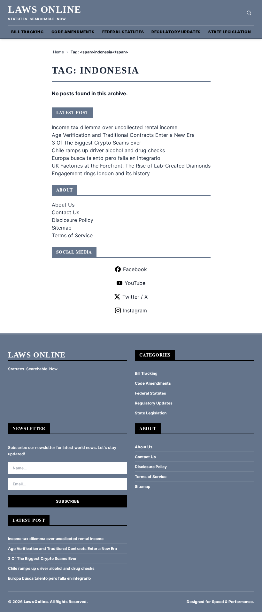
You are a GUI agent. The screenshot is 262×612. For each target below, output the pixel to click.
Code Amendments (73, 31)
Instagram (135, 310)
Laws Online (44, 9)
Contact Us (65, 212)
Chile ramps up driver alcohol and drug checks (108, 150)
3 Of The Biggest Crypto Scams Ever (96, 142)
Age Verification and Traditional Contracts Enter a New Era (123, 135)
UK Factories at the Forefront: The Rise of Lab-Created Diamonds (131, 165)
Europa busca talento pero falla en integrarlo (106, 158)
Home (58, 52)
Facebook (135, 269)
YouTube (135, 283)
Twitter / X (135, 297)
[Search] (249, 13)
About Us (63, 204)
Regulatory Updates (176, 31)
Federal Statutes (123, 31)
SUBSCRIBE (67, 501)
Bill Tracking (27, 31)
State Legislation (229, 31)
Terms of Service (72, 235)
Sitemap (62, 227)
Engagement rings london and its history (101, 173)
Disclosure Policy (72, 220)
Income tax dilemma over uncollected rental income (114, 127)
